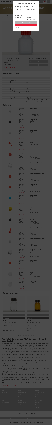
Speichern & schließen (26, 22)
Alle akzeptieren (26, 25)
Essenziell (18, 17)
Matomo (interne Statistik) (31, 18)
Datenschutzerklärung (19, 29)
